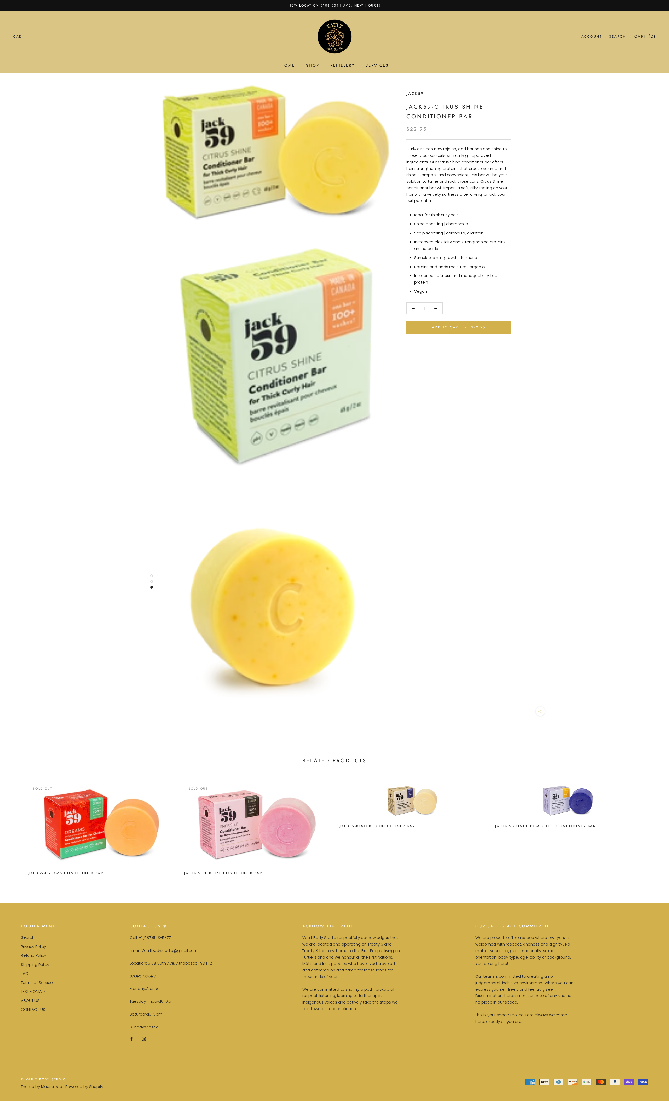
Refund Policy (33, 955)
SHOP (312, 65)
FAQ (24, 973)
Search (617, 36)
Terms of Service (37, 982)
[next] (653, 827)
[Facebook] (132, 1038)
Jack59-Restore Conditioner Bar (377, 825)
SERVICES (377, 65)
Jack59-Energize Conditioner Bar (223, 873)
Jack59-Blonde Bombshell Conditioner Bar (545, 825)
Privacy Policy (33, 946)
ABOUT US (30, 1000)
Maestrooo (51, 1086)
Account (591, 36)
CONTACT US (33, 1009)
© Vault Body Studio (43, 1079)
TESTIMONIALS (33, 991)
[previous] (16, 827)
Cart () (645, 36)
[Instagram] (144, 1038)
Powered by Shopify (84, 1086)
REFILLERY (342, 65)
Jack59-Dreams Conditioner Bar (66, 873)
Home (288, 65)
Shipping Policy (35, 964)
